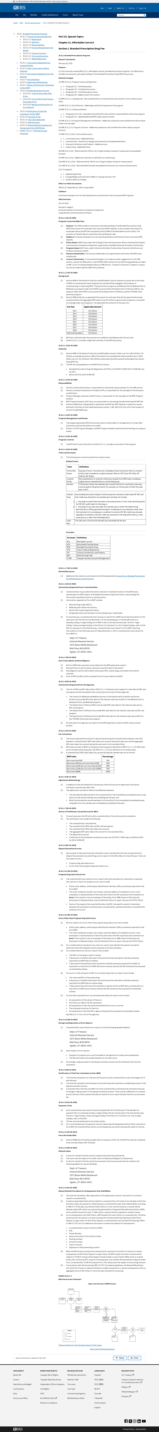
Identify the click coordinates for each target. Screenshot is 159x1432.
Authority (35, 42)
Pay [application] (24, 15)
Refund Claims (34, 122)
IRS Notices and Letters (76, 1375)
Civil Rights (44, 1389)
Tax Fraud (71, 1389)
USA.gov (125, 1387)
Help (102, 8)
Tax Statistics (18, 1389)
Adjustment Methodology (37, 82)
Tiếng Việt (98, 1398)
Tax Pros (131, 8)
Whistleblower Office (75, 1398)
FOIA (42, 1393)
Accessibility (141, 1429)
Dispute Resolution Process (38, 90)
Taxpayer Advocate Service (50, 1379)
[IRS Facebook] (126, 1420)
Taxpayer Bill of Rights (49, 1375)
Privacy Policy (128, 1429)
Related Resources (39, 59)
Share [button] (121, 1358)
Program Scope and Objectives (39, 36)
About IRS (17, 1375)
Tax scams (71, 1384)
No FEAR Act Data (47, 1398)
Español (97, 1375)
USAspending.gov (128, 1391)
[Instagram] (134, 1420)
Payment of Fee (34, 117)
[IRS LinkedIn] (139, 1420)
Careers (16, 1379)
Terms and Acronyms (40, 56)
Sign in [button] (141, 8)
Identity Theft (73, 1379)
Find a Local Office (20, 1398)
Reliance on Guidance (48, 1403)
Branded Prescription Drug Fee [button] (35, 34)
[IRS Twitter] (130, 1420)
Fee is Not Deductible (36, 119)
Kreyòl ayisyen (100, 1403)
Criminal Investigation (76, 1393)
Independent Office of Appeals (52, 1384)
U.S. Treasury (127, 1375)
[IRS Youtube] (144, 1420)
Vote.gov (125, 1396)
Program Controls (39, 53)
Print (136, 1358)
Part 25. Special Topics (32, 23)
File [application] (16, 15)
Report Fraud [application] (78, 15)
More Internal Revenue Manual (102, 1349)
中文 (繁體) (98, 1384)
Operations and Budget (22, 1384)
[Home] (19, 7)
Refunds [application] (33, 15)
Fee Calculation (33, 79)
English (119, 8)
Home (16, 23)
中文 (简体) (98, 1379)
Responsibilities (38, 45)
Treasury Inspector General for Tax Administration (132, 1381)
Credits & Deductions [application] (50, 15)
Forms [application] (65, 15)
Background (36, 39)
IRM (21, 23)
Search (144, 15)
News (110, 8)
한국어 (97, 1389)
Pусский (97, 1393)
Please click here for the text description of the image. (80, 1345)
